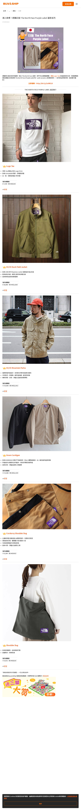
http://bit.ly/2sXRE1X (44, 83)
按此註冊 (46, 676)
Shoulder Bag (12, 645)
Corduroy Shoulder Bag (16, 533)
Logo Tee (10, 166)
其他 (14, 11)
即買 (5, 189)
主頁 (4, 11)
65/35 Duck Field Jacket (16, 267)
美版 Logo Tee (55, 76)
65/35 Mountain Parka (16, 368)
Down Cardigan (13, 455)
